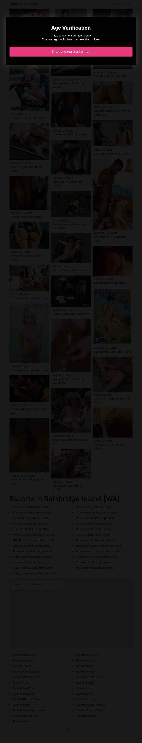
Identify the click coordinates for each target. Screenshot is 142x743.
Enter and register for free (71, 51)
